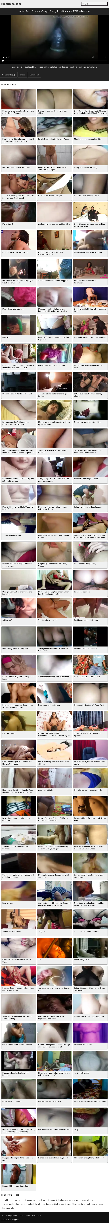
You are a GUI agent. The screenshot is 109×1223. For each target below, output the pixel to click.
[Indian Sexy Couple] (90, 948)
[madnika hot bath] (54, 778)
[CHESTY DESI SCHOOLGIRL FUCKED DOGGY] (54, 240)
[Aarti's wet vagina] (90, 1061)
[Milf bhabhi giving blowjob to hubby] (90, 1146)
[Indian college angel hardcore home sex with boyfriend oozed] (18, 693)
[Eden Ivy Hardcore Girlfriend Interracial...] (90, 269)
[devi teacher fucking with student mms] (54, 665)
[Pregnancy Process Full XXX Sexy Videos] (54, 552)
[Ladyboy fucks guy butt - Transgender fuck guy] (18, 665)
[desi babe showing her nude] (90, 467)
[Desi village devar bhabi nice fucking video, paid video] (90, 212)
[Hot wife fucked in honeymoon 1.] (90, 778)
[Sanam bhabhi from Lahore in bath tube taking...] (90, 863)
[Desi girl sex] (18, 891)
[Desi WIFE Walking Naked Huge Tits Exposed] (54, 325)
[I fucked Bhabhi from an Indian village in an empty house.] (18, 976)
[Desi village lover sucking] (18, 297)
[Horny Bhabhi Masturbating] (90, 155)
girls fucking (55, 67)
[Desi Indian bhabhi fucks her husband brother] (90, 297)
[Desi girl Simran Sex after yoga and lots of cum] (18, 580)
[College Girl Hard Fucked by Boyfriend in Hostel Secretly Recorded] (54, 891)
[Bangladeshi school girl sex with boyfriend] (18, 1061)
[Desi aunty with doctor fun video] (90, 410)
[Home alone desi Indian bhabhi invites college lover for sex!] (54, 1061)
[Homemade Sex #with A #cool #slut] (90, 693)
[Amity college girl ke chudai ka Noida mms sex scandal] (54, 467)
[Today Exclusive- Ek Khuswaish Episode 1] (90, 721)
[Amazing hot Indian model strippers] (54, 269)
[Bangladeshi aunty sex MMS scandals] (90, 1089)
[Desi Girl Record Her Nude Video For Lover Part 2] (18, 495)
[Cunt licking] (18, 325)
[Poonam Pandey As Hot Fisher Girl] (18, 382)
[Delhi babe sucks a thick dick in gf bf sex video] (54, 863)
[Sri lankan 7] (18, 608)
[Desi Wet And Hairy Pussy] (90, 552)
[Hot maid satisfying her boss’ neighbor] (90, 325)
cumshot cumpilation (88, 67)
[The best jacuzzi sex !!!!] (54, 608)
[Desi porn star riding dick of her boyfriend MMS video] (54, 1004)
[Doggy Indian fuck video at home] (90, 240)
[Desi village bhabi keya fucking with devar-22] (18, 806)
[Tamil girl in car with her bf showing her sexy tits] (54, 636)
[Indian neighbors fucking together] (90, 495)
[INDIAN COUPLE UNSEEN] (54, 1089)
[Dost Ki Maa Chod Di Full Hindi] (90, 665)
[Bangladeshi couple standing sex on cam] (18, 1146)
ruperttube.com (11, 3)
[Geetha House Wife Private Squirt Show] (18, 948)
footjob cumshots (69, 67)
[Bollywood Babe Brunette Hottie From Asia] (90, 806)
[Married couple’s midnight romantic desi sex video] (18, 552)
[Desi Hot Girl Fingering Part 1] (90, 184)
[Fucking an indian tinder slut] (90, 608)
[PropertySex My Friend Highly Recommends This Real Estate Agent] (54, 721)
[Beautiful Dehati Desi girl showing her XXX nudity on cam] (18, 467)
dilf (22, 67)
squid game (44, 67)
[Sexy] (90, 1118)
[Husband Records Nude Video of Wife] (54, 1118)
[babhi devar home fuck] (18, 1089)
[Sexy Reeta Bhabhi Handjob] (54, 184)
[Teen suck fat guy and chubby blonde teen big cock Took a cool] (18, 184)
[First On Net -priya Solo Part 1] (18, 240)
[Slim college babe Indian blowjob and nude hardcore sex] (18, 863)
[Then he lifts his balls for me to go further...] (54, 382)
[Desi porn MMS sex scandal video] (18, 155)
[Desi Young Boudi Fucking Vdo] (18, 636)
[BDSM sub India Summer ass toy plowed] (90, 382)
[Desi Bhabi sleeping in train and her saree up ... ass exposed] (90, 891)
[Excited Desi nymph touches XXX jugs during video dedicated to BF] (54, 1033)
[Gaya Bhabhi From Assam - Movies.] (18, 1033)
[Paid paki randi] (18, 721)
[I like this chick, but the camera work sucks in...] (90, 750)
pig (18, 67)
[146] (54, 948)
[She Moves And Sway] (18, 919)
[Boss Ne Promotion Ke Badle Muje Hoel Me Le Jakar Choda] (90, 835)
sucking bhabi (31, 67)
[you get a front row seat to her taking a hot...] (54, 976)
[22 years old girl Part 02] (18, 523)
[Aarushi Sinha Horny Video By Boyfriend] (18, 835)
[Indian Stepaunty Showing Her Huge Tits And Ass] (90, 976)
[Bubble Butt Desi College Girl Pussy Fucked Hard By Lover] (54, 806)
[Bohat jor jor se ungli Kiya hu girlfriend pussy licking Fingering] (18, 99)
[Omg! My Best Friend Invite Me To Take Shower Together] (54, 155)
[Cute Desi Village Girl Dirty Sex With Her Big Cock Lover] (18, 750)
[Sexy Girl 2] (54, 919)
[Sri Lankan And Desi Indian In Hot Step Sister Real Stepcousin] (90, 438)
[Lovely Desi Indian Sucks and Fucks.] (54, 127)
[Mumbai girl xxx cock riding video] (90, 127)
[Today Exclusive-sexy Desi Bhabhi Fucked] (54, 438)
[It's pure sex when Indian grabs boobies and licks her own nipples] (54, 297)
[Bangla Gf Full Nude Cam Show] (18, 1174)
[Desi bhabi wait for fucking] (54, 693)
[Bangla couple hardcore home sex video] (54, 99)
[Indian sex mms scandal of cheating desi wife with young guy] (54, 835)
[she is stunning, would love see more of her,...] (54, 750)
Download (34, 75)
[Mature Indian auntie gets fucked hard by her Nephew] (54, 410)
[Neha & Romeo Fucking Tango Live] (90, 1004)
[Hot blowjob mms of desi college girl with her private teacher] (18, 269)
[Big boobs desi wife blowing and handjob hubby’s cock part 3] (18, 410)
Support (15, 1219)
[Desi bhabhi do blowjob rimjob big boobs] (90, 354)
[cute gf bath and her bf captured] (54, 354)
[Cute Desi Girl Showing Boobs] (90, 919)
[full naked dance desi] (90, 1033)
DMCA (8, 1219)
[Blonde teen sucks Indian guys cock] (54, 1146)
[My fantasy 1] (18, 212)
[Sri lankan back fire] (90, 580)
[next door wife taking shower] (90, 636)
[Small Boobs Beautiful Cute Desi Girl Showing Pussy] (18, 1004)
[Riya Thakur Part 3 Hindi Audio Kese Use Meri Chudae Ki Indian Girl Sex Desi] (18, 778)
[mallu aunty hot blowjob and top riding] (54, 212)
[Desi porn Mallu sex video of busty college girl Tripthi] (54, 495)
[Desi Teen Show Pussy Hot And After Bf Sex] (54, 523)
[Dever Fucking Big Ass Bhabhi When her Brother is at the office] (54, 580)
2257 (3, 1219)
